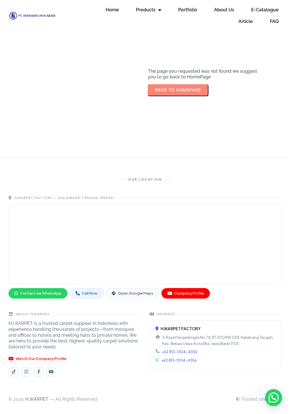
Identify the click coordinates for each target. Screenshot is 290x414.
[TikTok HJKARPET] (13, 372)
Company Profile (189, 293)
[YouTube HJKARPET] (51, 372)
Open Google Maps (135, 293)
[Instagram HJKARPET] (26, 372)
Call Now (89, 293)
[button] (273, 397)
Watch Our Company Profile (41, 358)
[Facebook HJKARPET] (38, 372)
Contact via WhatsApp (40, 293)
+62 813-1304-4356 (179, 351)
